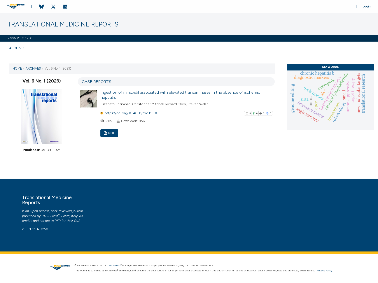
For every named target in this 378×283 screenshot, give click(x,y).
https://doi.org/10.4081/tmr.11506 (131, 113)
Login (366, 6)
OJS (77, 221)
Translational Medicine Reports (62, 24)
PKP (58, 221)
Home (17, 68)
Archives (17, 48)
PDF (111, 133)
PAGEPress (50, 216)
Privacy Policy (324, 270)
